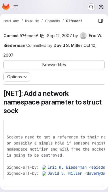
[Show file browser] (100, 20)
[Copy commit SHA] (42, 36)
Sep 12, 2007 (59, 35)
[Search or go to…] (91, 6)
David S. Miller (65, 173)
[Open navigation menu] (15, 7)
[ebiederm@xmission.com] (44, 167)
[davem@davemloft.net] (44, 173)
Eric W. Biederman (67, 167)
